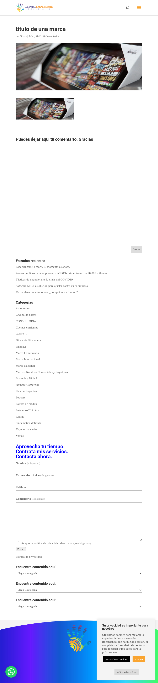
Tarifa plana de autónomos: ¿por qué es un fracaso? (47, 292)
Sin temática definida (28, 422)
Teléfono (21, 487)
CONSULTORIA (26, 321)
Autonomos (23, 308)
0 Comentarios (51, 36)
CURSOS (21, 333)
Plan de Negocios (26, 391)
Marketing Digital (26, 378)
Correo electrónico (35, 475)
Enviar (20, 549)
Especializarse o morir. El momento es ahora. (43, 266)
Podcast (20, 397)
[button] (11, 672)
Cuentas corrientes (27, 327)
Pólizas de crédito (26, 403)
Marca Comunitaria (27, 353)
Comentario (30, 498)
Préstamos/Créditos (27, 410)
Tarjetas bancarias (26, 429)
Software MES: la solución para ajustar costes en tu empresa (52, 285)
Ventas (20, 435)
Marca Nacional (25, 365)
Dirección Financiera (28, 340)
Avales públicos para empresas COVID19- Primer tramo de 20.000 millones (61, 273)
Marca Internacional (28, 359)
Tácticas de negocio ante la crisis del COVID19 (44, 279)
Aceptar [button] (139, 659)
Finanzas (21, 346)
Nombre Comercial (27, 384)
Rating (20, 416)
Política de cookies (127, 672)
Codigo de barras (26, 314)
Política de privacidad (29, 556)
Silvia (23, 36)
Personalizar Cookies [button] (116, 659)
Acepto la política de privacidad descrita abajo (56, 543)
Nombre (28, 463)
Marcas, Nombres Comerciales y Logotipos (42, 372)
